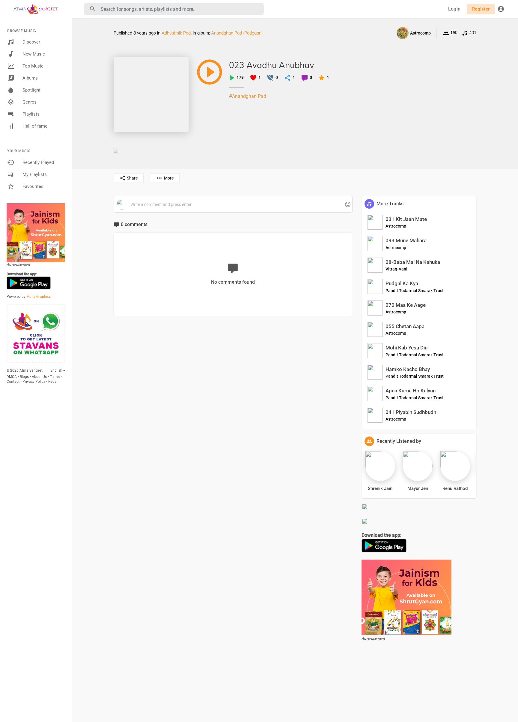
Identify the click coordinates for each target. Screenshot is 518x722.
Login (454, 9)
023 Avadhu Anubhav (271, 65)
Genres (29, 102)
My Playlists (34, 174)
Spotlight (31, 90)
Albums (30, 78)
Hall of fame (34, 126)
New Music (33, 54)
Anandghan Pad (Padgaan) (237, 33)
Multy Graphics (38, 297)
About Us (39, 377)
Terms (55, 377)
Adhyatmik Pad (176, 33)
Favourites (32, 186)
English (56, 370)
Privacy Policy (33, 381)
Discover (31, 42)
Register (481, 9)
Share (132, 178)
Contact (13, 381)
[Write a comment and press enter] (233, 204)
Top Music (32, 66)
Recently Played (38, 162)
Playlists (31, 114)
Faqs (52, 381)
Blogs (24, 377)
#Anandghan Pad (247, 96)
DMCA (12, 377)
